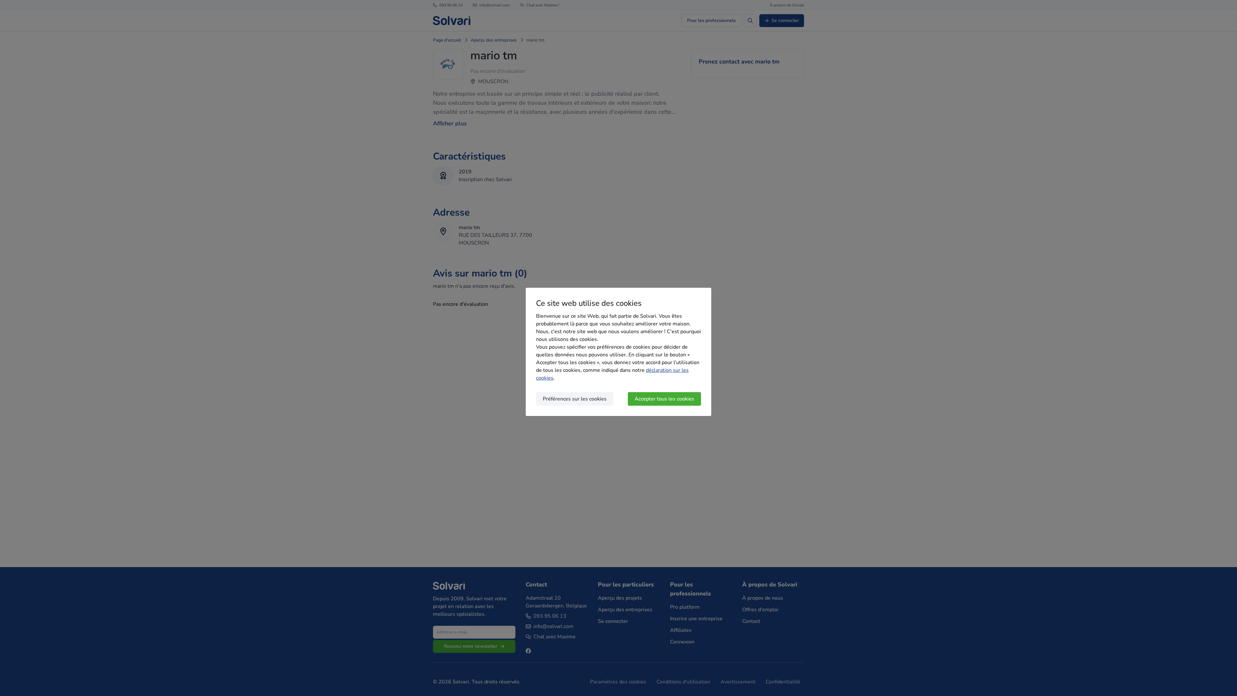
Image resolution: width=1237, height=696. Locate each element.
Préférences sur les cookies (575, 398)
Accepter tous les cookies (664, 398)
